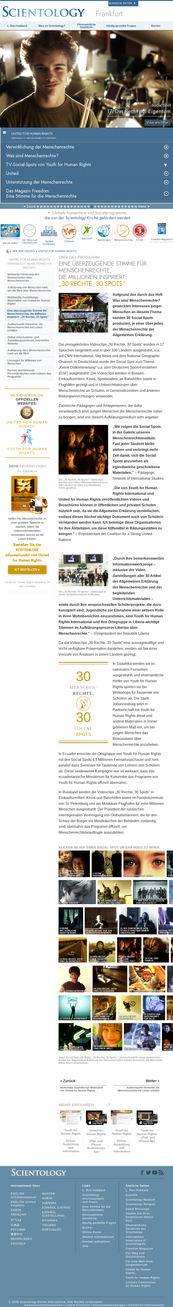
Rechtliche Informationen (146, 1305)
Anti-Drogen (104, 240)
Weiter (142, 206)
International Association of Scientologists (136, 1240)
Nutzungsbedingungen (109, 1305)
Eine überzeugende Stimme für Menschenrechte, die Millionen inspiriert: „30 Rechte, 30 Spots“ (28, 314)
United (12, 173)
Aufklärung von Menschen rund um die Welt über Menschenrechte (29, 289)
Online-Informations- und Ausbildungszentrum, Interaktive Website (28, 340)
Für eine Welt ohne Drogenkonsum (139, 1263)
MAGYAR (48, 1193)
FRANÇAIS (18, 1214)
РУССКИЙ (18, 1229)
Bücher (156, 25)
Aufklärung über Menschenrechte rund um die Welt (28, 352)
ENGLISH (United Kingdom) (23, 1203)
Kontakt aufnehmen (96, 1241)
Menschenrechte (122, 240)
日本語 (15, 1225)
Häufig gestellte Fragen (121, 25)
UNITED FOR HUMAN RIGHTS (57, 251)
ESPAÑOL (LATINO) (56, 1207)
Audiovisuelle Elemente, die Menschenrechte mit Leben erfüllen (25, 327)
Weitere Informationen (98, 1237)
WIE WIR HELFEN (24, 251)
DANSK (16, 1210)
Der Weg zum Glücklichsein (29, 241)
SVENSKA (49, 1203)
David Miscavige (137, 1209)
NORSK (47, 1198)
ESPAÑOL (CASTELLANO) (53, 1214)
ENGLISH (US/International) (23, 1195)
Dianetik (132, 1195)
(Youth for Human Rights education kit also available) (27, 584)
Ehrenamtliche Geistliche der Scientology (136, 1229)
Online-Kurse (91, 1232)
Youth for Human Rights (143, 1277)
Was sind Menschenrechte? (32, 156)
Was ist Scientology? (52, 25)
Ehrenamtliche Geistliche (86, 26)
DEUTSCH (18, 1243)
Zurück (31, 206)
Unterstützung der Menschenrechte (39, 182)
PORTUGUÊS (51, 1229)
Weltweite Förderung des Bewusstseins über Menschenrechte (23, 277)
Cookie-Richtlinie (77, 1305)
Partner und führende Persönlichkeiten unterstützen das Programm (29, 373)
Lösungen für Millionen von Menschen (24, 362)
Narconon (87, 238)
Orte (85, 1246)
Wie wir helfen (10, 243)
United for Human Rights (138, 1271)
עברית (16, 1220)
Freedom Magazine (139, 1248)
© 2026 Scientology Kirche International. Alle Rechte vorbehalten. (56, 1302)
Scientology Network (140, 1199)
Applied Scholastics (49, 242)
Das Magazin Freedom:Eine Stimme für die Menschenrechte (41, 193)
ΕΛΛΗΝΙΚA (50, 1220)
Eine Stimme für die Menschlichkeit (96, 1208)
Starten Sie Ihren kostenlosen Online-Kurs (140, 1217)
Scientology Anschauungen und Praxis (93, 1198)
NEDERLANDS (21, 1239)
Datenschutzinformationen (43, 1305)
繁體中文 (17, 1234)
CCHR (139, 240)
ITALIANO (49, 1225)
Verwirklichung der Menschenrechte (40, 147)
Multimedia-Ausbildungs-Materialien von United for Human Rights (28, 300)
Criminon (69, 241)
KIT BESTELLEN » (27, 569)
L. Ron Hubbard (17, 25)
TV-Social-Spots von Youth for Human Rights (48, 164)
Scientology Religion (141, 1204)
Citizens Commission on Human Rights (141, 1284)
